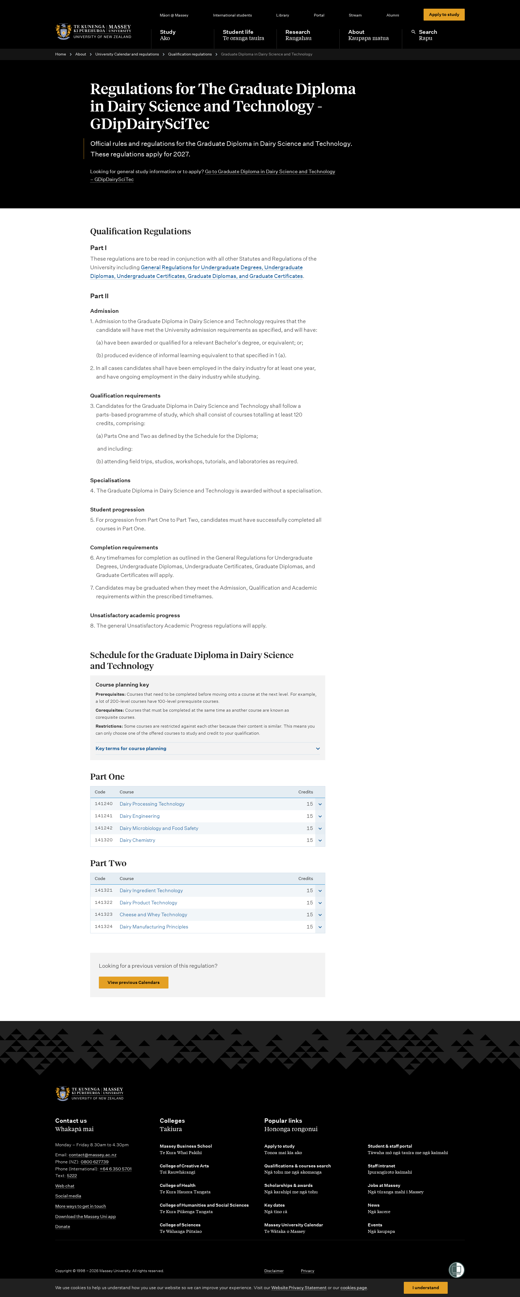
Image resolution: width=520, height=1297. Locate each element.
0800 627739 (95, 1161)
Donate (62, 1226)
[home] (98, 31)
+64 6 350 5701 (116, 1168)
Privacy (307, 1270)
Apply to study (444, 14)
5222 (72, 1175)
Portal (319, 15)
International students (232, 15)
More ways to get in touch (80, 1206)
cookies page (353, 1287)
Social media (68, 1196)
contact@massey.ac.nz (92, 1154)
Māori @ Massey (174, 15)
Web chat (64, 1185)
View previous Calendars (134, 982)
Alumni (392, 15)
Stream (355, 15)
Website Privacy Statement (299, 1287)
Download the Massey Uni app (85, 1216)
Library (282, 15)
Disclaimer (274, 1270)
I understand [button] (425, 1287)
